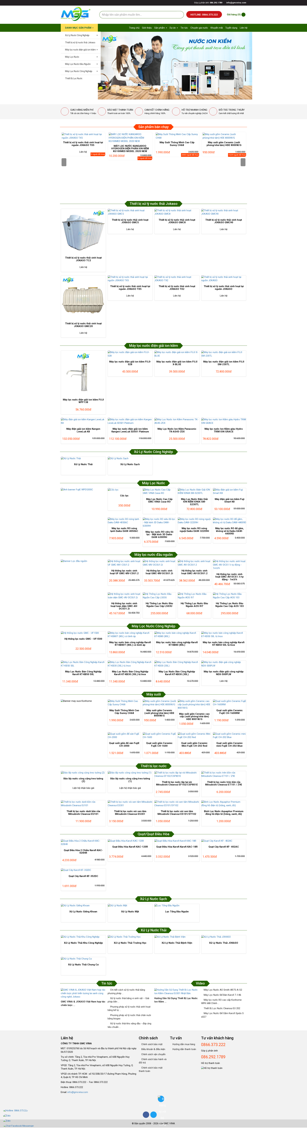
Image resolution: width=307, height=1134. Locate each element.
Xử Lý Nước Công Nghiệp (77, 35)
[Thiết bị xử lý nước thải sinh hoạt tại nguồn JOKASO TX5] (83, 136)
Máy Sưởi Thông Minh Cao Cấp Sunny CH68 (177, 144)
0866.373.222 (213, 1044)
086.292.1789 (213, 1057)
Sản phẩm (159, 27)
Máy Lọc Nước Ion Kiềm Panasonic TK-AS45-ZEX (176, 430)
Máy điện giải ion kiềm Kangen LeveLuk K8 (83, 430)
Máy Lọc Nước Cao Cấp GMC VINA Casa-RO (159, 500)
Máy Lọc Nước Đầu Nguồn (78, 64)
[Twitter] (153, 1114)
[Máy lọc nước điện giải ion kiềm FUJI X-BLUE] (176, 354)
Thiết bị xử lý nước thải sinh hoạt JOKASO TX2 (177, 287)
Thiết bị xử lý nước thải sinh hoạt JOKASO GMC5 (130, 221)
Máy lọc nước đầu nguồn (153, 555)
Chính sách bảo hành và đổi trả (152, 1061)
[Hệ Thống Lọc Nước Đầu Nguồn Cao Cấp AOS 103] (229, 595)
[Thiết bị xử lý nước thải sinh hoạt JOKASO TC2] (83, 231)
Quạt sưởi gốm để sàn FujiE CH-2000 (124, 744)
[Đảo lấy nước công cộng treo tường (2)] (83, 772)
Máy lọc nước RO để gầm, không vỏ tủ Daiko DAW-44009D (229, 531)
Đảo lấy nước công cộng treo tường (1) (130, 780)
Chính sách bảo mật (151, 1044)
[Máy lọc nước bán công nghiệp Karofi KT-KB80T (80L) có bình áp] (130, 634)
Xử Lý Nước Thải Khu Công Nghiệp (83, 942)
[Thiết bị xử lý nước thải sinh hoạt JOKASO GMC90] (223, 212)
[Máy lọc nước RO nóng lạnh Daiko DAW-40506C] (124, 521)
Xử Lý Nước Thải (83, 464)
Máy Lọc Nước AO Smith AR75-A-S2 (222, 989)
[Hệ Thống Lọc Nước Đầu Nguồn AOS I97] (194, 595)
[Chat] (18, 1121)
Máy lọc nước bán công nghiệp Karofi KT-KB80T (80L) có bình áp (130, 644)
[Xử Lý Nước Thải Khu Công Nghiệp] (83, 937)
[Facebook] (146, 1114)
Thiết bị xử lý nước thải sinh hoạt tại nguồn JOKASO (224, 287)
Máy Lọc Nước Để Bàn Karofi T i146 (222, 994)
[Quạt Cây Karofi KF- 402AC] (223, 841)
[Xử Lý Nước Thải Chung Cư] (83, 958)
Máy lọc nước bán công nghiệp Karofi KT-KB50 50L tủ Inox (223, 644)
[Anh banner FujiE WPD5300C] (83, 489)
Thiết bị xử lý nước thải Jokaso (80, 42)
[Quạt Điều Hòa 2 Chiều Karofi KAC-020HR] (83, 842)
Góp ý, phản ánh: (208, 2)
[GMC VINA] (75, 14)
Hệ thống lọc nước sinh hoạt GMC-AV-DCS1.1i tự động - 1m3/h (229, 577)
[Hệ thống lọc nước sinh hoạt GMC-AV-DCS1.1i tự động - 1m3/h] (229, 565)
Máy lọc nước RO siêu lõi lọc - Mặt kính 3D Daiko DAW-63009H (159, 534)
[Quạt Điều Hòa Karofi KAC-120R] (130, 841)
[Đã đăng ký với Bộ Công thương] (161, 1099)
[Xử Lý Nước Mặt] (130, 905)
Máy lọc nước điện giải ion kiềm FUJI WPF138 (83, 401)
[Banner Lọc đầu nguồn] (83, 561)
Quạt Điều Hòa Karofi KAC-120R (130, 846)
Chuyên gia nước (199, 27)
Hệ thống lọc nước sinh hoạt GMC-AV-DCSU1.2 (194, 572)
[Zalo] (18, 1116)
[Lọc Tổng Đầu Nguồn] (176, 905)
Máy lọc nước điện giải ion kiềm (80, 49)
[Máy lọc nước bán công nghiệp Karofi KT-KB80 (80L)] (176, 634)
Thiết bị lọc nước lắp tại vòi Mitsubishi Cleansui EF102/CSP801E (177, 783)
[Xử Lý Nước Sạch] (130, 458)
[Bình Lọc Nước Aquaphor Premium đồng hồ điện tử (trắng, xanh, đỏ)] (223, 803)
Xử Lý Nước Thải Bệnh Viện (177, 942)
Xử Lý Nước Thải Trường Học (130, 942)
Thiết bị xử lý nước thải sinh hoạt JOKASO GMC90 (223, 221)
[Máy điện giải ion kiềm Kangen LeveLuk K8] (83, 421)
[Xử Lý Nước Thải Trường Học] (130, 937)
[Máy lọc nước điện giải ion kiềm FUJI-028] (130, 354)
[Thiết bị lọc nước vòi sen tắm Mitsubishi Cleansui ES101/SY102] (176, 803)
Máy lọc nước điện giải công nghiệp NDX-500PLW (224, 673)
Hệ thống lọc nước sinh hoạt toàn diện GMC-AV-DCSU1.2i (124, 606)
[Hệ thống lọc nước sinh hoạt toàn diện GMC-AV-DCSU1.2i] (124, 595)
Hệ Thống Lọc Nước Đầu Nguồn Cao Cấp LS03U (159, 605)
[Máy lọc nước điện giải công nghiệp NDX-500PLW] (223, 664)
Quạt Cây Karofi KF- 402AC (224, 846)
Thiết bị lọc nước (154, 766)
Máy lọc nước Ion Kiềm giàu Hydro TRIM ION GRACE (224, 430)
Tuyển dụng (231, 27)
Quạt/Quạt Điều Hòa (153, 834)
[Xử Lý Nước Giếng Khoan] (83, 905)
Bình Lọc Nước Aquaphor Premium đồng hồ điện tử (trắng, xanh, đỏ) (223, 812)
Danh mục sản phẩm (78, 27)
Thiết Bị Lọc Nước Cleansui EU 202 (221, 1008)
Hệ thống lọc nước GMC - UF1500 (83, 638)
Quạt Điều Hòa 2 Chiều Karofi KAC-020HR (83, 851)
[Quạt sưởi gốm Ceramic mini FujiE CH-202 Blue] (229, 735)
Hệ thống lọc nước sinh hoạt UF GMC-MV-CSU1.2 (124, 572)
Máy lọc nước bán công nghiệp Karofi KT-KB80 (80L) (177, 644)
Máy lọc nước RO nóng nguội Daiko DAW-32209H (194, 530)
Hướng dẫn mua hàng (183, 1044)
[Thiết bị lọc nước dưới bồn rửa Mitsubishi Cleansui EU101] (83, 803)
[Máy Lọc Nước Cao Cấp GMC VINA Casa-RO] (159, 491)
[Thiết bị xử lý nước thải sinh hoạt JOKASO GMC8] (176, 212)
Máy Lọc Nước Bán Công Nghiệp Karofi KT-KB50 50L (83, 673)
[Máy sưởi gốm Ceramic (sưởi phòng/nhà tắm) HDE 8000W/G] (224, 136)
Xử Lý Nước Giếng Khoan (83, 911)
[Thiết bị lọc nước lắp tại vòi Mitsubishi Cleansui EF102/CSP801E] (176, 774)
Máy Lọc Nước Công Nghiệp (78, 71)
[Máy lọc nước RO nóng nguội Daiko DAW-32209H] (194, 521)
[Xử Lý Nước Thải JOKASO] (223, 937)
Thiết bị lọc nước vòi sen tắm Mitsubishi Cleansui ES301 (130, 812)
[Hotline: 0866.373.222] (18, 1110)
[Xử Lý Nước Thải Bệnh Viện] (176, 937)
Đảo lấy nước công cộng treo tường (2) (83, 780)
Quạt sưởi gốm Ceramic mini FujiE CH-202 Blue (229, 744)
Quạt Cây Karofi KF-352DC (83, 876)
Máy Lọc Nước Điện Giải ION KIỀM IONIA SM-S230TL (194, 502)
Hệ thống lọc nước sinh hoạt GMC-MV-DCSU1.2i (159, 572)
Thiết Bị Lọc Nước (73, 78)
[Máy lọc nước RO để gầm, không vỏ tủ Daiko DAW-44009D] (229, 521)
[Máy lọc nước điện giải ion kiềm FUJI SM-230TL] (223, 354)
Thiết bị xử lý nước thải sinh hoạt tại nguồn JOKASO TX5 (83, 144)
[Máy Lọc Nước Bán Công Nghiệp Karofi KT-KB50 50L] (83, 664)
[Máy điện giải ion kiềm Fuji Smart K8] (229, 491)
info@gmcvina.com (77, 1092)
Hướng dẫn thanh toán (184, 1049)
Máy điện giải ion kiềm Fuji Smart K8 (229, 500)
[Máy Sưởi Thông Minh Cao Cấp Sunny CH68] (177, 136)
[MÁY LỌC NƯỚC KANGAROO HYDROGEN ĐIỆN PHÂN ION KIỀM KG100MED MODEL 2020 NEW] (130, 138)
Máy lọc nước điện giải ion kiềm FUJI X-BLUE (176, 363)
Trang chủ (134, 27)
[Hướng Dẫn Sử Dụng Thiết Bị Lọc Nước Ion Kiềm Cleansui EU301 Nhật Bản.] (177, 991)
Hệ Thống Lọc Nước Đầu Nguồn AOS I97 (194, 605)
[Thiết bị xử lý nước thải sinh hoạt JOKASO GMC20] (83, 297)
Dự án (173, 27)
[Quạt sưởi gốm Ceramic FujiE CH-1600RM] (229, 703)
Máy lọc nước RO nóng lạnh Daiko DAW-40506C (124, 530)
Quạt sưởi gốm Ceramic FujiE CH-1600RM (229, 712)
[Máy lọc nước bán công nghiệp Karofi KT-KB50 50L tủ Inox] (223, 634)
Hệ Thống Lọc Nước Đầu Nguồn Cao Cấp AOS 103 (229, 605)
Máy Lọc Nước (72, 57)
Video (200, 983)
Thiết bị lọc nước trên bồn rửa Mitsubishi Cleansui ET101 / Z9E (223, 783)
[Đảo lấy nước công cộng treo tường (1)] (130, 772)
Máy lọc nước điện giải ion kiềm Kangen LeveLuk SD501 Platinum (130, 430)
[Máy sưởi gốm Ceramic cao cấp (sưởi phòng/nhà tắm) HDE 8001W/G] (194, 705)
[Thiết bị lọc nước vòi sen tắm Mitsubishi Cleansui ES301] (130, 803)
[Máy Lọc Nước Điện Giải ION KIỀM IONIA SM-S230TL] (194, 491)
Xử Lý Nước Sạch (130, 464)
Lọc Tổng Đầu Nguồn (177, 911)
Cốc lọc (124, 495)
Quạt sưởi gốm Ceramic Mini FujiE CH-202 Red (194, 744)
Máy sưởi (153, 694)
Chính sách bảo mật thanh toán (150, 1069)
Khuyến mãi (217, 27)
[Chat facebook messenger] (18, 1126)
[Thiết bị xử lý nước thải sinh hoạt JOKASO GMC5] (130, 212)
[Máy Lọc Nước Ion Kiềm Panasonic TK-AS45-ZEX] (176, 421)
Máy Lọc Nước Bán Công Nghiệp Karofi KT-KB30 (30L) (177, 673)
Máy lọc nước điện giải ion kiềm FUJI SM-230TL (223, 363)
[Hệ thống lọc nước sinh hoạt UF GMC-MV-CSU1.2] (124, 563)
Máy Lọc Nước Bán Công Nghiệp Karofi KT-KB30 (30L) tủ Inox (130, 673)
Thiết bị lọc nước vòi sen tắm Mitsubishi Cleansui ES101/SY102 (176, 812)
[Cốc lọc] (124, 489)
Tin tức (184, 27)
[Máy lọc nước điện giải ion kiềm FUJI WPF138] (83, 373)
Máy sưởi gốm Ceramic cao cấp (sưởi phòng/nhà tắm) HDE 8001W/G (194, 716)
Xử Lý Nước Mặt (130, 911)
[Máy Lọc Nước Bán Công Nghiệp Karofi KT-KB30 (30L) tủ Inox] (130, 664)
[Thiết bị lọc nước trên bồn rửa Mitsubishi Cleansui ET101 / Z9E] (223, 774)
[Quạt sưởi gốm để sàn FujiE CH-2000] (124, 735)
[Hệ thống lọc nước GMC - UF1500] (83, 633)
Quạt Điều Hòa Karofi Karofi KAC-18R (177, 846)
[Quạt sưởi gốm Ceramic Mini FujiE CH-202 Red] (194, 735)
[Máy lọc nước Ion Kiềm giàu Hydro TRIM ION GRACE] (223, 421)
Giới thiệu (147, 27)
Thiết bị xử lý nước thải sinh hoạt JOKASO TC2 (83, 259)
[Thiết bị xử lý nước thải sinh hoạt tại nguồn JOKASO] (223, 278)
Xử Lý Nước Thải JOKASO (223, 942)
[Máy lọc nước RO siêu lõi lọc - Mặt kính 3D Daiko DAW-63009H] (159, 523)
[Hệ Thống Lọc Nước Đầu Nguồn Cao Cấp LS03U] (159, 595)
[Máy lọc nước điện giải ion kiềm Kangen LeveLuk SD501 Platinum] (130, 421)
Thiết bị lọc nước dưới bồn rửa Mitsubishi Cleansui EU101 (83, 812)
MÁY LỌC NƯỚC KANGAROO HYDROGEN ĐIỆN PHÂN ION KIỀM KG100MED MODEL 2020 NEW (130, 149)
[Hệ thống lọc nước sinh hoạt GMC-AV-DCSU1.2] (194, 563)
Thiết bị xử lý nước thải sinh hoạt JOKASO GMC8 (177, 221)
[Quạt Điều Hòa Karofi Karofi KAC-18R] (176, 841)
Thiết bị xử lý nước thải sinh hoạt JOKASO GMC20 (83, 325)
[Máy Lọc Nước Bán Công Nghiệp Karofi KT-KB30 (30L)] (176, 664)
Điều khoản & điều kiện (153, 1049)
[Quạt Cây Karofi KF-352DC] (83, 870)
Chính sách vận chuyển (153, 1054)
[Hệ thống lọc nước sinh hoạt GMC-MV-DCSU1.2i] (159, 563)
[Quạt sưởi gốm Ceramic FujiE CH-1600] (159, 735)
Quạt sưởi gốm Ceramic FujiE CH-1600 (159, 744)
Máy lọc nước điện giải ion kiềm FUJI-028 (130, 363)
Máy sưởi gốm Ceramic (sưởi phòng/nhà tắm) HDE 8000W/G (224, 144)
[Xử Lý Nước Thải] (83, 458)
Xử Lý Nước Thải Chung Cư (83, 964)
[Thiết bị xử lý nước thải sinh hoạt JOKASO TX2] (176, 278)
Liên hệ (243, 27)
